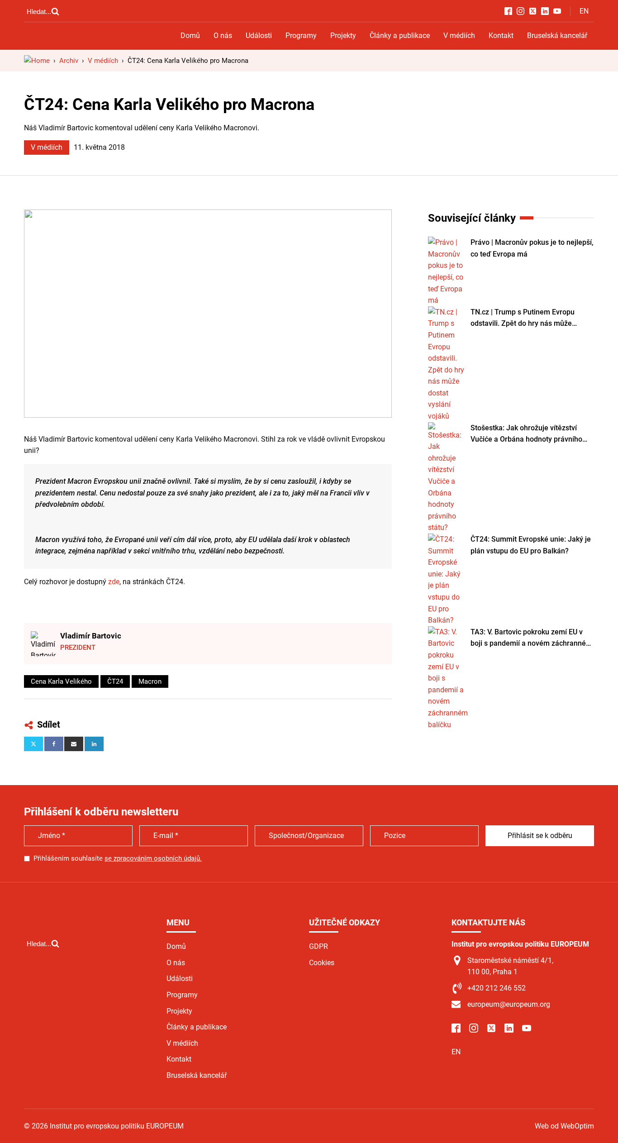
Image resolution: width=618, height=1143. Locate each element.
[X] (33, 744)
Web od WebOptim (564, 1126)
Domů (190, 35)
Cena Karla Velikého (61, 681)
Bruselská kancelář (557, 35)
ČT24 (115, 681)
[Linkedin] (94, 744)
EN (584, 11)
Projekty (343, 35)
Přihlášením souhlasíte (117, 858)
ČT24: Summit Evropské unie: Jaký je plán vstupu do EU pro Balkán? (531, 545)
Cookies (321, 962)
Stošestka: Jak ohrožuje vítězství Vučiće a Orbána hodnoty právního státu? (526, 434)
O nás (223, 35)
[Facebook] (53, 744)
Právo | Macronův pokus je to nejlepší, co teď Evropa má (532, 248)
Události (259, 35)
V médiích (459, 35)
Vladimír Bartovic (90, 635)
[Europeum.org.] (37, 61)
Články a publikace (400, 35)
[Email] (73, 744)
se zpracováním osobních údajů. (153, 858)
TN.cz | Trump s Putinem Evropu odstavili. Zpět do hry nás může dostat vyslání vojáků (523, 318)
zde (113, 581)
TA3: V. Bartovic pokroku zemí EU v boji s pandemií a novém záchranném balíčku (531, 638)
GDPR (318, 946)
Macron (150, 681)
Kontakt (501, 35)
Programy (301, 35)
